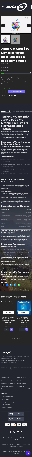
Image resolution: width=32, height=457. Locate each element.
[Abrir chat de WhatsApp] (28, 453)
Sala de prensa (24, 438)
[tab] (6, 111)
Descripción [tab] (6, 111)
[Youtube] (18, 432)
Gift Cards (4, 64)
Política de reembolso (8, 445)
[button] (2, 6)
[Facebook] (10, 432)
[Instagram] (14, 432)
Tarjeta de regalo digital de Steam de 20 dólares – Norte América (8, 319)
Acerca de (6, 438)
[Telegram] (21, 432)
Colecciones (14, 438)
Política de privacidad (23, 445)
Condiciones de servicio (16, 446)
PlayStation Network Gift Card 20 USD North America (23, 319)
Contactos (16, 439)
